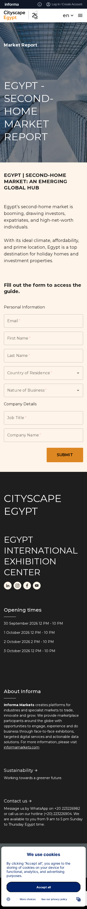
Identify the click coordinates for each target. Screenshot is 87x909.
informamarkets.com (21, 747)
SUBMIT (65, 455)
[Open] (78, 373)
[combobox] (36, 373)
